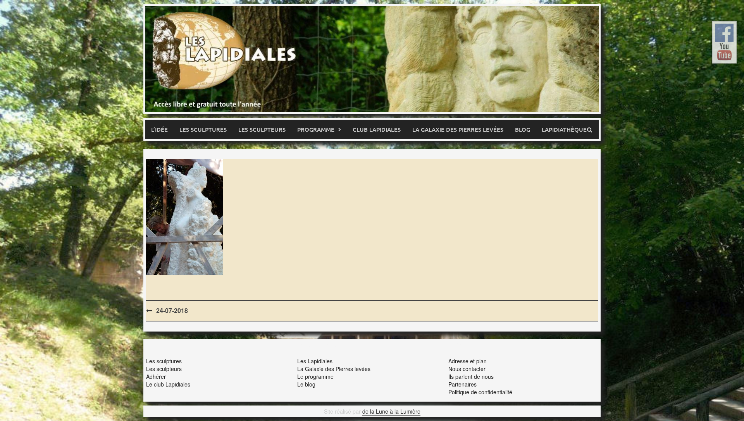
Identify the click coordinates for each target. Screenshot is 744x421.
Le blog (306, 384)
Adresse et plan (467, 361)
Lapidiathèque (564, 129)
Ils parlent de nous (471, 376)
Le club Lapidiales (168, 384)
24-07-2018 (172, 310)
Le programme (315, 376)
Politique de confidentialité (480, 392)
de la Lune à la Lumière (391, 411)
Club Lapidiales (377, 129)
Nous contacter (467, 369)
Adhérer (156, 376)
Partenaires (462, 384)
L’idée (159, 129)
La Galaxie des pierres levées (457, 129)
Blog (522, 129)
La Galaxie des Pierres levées (333, 369)
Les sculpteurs (262, 129)
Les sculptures (203, 129)
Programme (315, 129)
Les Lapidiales (314, 361)
